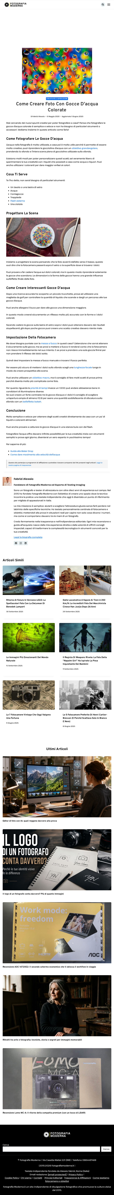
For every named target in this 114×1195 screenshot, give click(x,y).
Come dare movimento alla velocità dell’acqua (35, 454)
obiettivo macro (41, 377)
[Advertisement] (57, 25)
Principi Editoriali (53, 1177)
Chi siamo (26, 1177)
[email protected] (57, 1174)
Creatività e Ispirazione (57, 99)
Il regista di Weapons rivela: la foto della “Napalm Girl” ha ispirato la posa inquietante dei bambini (85, 661)
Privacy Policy (76, 1174)
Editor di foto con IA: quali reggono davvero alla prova (30, 821)
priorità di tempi (39, 388)
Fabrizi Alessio (39, 116)
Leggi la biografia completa (28, 537)
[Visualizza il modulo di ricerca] (103, 4)
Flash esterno (17, 200)
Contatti (38, 1177)
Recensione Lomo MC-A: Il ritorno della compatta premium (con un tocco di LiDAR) (44, 1113)
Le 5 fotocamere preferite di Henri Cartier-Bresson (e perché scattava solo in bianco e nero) (85, 718)
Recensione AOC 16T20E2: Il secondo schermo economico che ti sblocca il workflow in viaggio (49, 967)
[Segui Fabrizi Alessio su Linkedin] (25, 543)
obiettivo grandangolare (84, 148)
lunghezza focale (83, 367)
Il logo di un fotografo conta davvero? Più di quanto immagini (33, 894)
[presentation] (29, 580)
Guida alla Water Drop (21, 451)
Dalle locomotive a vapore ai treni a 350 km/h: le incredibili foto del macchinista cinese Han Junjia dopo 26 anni (84, 603)
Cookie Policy (12, 1177)
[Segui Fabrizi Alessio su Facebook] (16, 543)
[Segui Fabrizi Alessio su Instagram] (21, 543)
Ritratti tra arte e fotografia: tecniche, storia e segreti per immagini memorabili (42, 1040)
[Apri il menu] (108, 4)
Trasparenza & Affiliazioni (77, 1177)
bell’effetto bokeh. (32, 401)
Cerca (6, 1144)
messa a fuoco (49, 343)
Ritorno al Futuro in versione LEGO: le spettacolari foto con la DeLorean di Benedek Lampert (26, 603)
